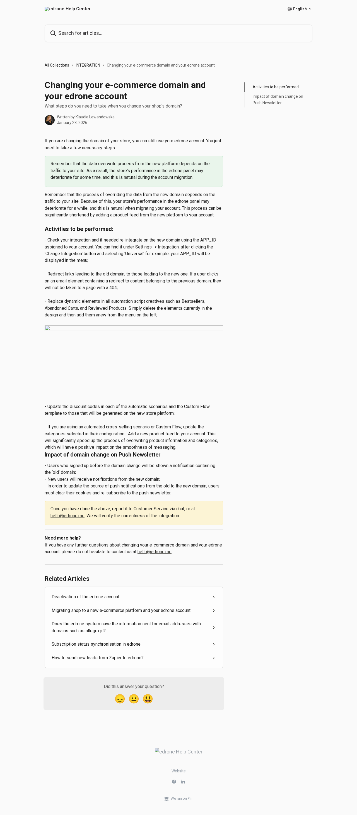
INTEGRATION (88, 65)
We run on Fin (181, 798)
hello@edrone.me (67, 515)
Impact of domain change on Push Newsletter (278, 99)
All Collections (57, 65)
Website (179, 771)
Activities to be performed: (276, 87)
